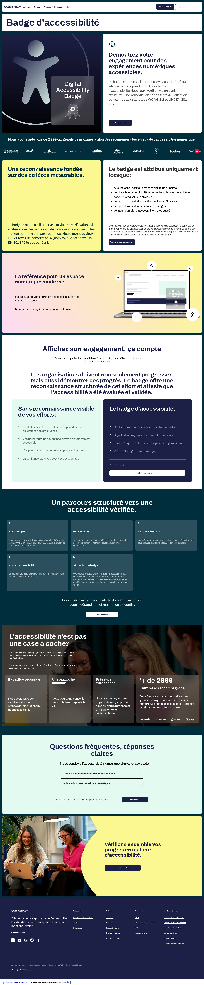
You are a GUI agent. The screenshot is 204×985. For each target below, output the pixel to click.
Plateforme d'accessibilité (83, 918)
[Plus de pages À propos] (52, 6)
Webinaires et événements (145, 923)
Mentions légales (170, 933)
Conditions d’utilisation (172, 928)
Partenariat (77, 928)
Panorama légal (141, 933)
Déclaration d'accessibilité (174, 944)
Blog (137, 918)
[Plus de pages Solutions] (31, 6)
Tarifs (75, 923)
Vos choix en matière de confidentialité (47, 982)
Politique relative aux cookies (175, 923)
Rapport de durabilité (114, 938)
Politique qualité (170, 938)
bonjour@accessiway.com (37, 965)
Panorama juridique (114, 933)
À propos (109, 918)
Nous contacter (135, 799)
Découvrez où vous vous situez (121, 242)
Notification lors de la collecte (15, 982)
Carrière (109, 923)
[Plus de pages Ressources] (64, 6)
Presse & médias (112, 928)
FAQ (137, 928)
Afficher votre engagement (147, 473)
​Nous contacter (120, 123)
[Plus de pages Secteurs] (41, 6)
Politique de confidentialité (174, 918)
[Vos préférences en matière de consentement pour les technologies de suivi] (4, 983)
